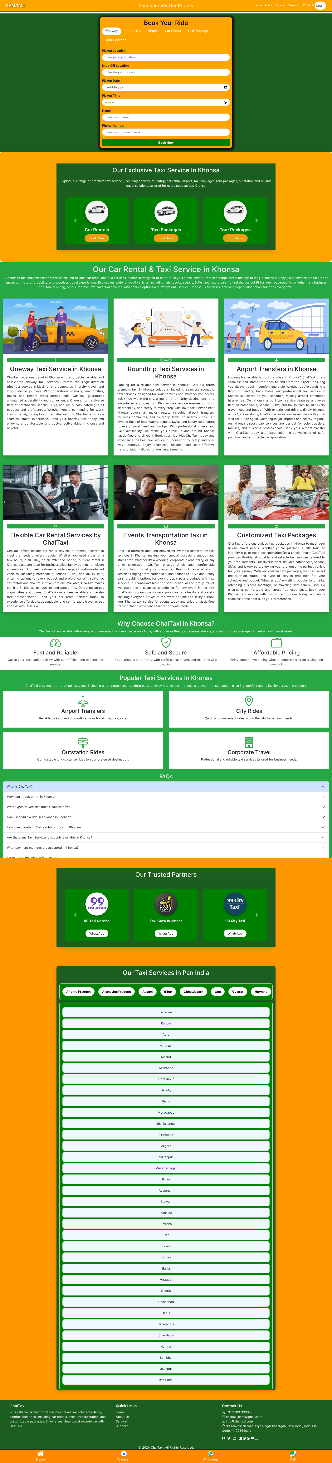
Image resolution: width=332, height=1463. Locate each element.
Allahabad (166, 1068)
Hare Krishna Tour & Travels (235, 921)
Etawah (166, 1201)
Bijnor (166, 1179)
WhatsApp (96, 933)
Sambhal (166, 1357)
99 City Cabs (97, 921)
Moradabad (166, 1112)
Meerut (166, 1057)
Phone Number (113, 125)
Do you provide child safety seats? (32, 858)
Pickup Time (111, 95)
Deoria (166, 1291)
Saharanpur (166, 1324)
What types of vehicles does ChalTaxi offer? (39, 807)
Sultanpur (166, 1157)
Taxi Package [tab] (198, 31)
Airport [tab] (153, 31)
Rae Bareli (166, 1380)
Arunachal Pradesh (116, 992)
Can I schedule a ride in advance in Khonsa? (39, 817)
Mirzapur (166, 1279)
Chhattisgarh (193, 992)
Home (258, 5)
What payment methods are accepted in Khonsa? (42, 847)
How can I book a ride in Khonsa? (31, 797)
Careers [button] (293, 5)
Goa (218, 992)
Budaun (166, 1246)
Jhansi (166, 1101)
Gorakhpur (166, 1079)
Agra (166, 1034)
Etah (166, 1235)
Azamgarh (166, 1190)
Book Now (166, 142)
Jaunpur (166, 1369)
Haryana (261, 992)
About (268, 5)
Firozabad (166, 1135)
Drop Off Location (115, 65)
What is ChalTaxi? (20, 786)
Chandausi (166, 1335)
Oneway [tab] (111, 31)
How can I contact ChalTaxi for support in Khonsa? (44, 827)
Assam (147, 992)
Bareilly (166, 1090)
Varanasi (166, 1045)
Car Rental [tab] (173, 31)
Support (122, 1426)
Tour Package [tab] (115, 40)
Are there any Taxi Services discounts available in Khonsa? (49, 837)
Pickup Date (111, 80)
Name (106, 110)
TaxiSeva (166, 921)
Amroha (166, 1224)
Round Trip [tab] (132, 31)
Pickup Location (114, 50)
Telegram (123, 1459)
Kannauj (166, 1213)
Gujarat (237, 992)
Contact (308, 5)
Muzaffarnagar (166, 1168)
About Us (122, 1417)
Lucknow (166, 1012)
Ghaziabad (166, 1302)
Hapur (166, 1313)
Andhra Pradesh (78, 992)
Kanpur (166, 1023)
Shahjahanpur (166, 1123)
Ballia (166, 1268)
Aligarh (166, 1146)
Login (320, 5)
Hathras (166, 1346)
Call (293, 1459)
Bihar (168, 992)
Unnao (166, 1257)
